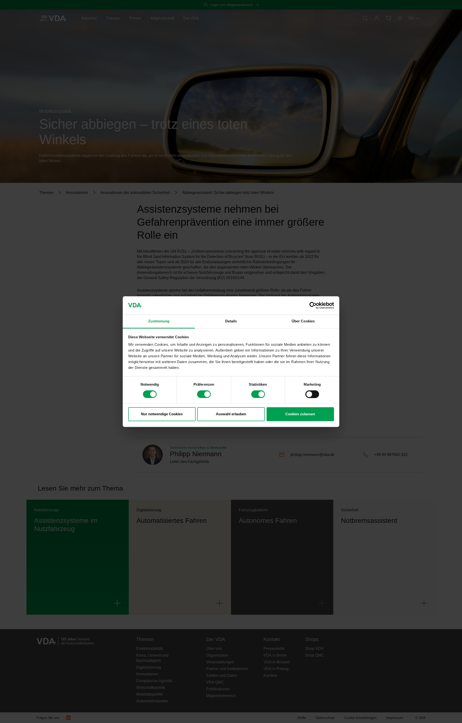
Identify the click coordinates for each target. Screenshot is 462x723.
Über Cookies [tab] (303, 321)
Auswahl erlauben (231, 414)
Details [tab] (231, 321)
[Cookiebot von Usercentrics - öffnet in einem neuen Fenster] (313, 305)
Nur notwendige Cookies (162, 414)
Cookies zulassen (300, 414)
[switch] (204, 394)
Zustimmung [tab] (159, 321)
